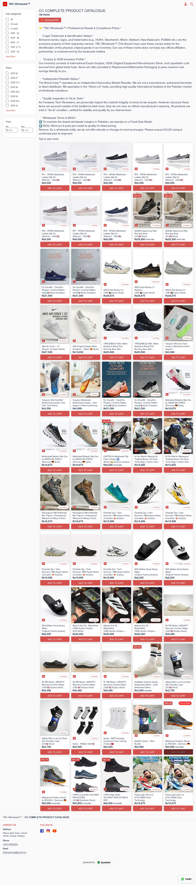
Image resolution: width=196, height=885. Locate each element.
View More (10, 56)
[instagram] (48, 831)
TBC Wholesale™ (19, 4)
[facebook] (42, 831)
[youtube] (54, 831)
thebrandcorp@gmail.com (14, 852)
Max (23, 126)
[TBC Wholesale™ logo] (5, 4)
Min (7, 126)
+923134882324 (10, 844)
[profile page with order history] (186, 4)
